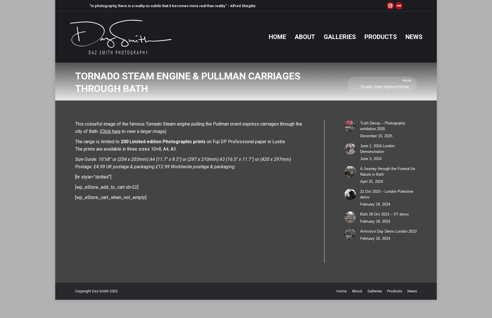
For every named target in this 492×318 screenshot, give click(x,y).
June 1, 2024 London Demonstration (377, 149)
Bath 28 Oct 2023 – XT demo (384, 214)
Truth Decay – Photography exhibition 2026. (382, 126)
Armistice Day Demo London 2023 (388, 231)
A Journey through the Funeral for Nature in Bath (387, 172)
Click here (110, 131)
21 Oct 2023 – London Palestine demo (386, 194)
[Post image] (350, 126)
